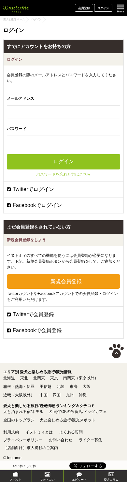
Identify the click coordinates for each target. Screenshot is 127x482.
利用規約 (11, 432)
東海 (74, 386)
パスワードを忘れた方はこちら (63, 174)
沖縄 (83, 395)
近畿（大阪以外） (19, 395)
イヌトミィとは (39, 432)
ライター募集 (90, 440)
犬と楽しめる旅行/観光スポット (67, 420)
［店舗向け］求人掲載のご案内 (30, 447)
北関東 (39, 378)
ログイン (103, 8)
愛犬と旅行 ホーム (14, 19)
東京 (54, 378)
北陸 (60, 386)
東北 (24, 378)
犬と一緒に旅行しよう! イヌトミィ (16, 8)
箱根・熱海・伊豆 (19, 386)
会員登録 (84, 8)
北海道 (9, 378)
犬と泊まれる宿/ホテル (23, 411)
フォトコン (47, 479)
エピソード (79, 479)
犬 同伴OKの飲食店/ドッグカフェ (78, 411)
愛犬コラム (111, 479)
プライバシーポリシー (22, 440)
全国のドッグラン (19, 420)
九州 (70, 395)
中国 (44, 395)
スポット (15, 479)
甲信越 (45, 386)
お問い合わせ (60, 440)
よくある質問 (71, 432)
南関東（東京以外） (80, 378)
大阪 (87, 386)
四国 (57, 395)
